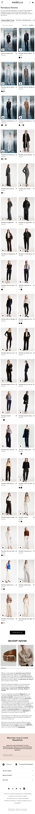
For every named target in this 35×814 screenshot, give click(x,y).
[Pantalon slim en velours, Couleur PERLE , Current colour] (4, 91)
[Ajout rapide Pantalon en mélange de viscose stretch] (2, 250)
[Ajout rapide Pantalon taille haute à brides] (2, 480)
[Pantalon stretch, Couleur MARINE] (21, 521)
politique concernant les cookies (17, 796)
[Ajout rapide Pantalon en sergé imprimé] (20, 219)
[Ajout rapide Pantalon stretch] (2, 412)
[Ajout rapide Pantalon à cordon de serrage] (20, 250)
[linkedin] (24, 789)
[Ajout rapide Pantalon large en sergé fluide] (2, 514)
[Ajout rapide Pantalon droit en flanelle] (20, 83)
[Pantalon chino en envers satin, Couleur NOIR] (2, 555)
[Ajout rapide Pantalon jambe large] (20, 581)
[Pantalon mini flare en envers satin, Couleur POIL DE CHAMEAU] (6, 125)
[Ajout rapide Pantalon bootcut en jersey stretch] (20, 381)
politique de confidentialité (23, 793)
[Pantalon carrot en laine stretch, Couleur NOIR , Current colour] (21, 487)
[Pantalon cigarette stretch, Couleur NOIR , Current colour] (21, 323)
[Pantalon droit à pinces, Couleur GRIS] (2, 623)
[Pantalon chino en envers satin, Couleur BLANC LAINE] (4, 289)
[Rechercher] (30, 2)
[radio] (7, 20)
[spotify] (16, 789)
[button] (31, 25)
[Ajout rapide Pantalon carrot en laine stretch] (20, 480)
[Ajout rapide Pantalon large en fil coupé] (2, 381)
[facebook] (13, 789)
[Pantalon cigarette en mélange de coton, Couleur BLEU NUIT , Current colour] (21, 289)
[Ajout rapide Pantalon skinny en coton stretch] (2, 349)
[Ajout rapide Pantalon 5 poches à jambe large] (20, 547)
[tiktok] (20, 789)
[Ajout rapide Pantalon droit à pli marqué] (2, 446)
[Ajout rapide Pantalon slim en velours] (20, 50)
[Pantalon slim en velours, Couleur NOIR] (2, 91)
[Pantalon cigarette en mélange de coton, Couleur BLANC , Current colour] (2, 589)
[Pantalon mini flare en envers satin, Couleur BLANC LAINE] (4, 125)
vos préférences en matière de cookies (17, 798)
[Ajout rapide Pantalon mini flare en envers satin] (2, 117)
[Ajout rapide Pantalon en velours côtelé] (20, 349)
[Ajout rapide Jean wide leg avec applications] (20, 615)
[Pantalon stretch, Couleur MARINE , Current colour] (4, 420)
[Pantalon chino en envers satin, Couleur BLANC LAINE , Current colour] (4, 555)
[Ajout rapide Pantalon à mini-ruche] (20, 446)
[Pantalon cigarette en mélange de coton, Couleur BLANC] (19, 289)
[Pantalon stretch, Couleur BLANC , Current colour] (19, 521)
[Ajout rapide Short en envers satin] (2, 50)
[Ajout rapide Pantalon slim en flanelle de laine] (2, 315)
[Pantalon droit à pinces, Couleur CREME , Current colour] (4, 623)
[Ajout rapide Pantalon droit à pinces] (2, 185)
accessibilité (17, 803)
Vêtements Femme (7, 25)
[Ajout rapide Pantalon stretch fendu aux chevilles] (20, 412)
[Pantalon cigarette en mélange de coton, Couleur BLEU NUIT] (4, 589)
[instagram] (9, 789)
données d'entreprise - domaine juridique (15, 800)
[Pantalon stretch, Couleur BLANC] (2, 420)
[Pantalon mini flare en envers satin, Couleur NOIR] (19, 125)
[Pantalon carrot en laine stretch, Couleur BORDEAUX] (19, 487)
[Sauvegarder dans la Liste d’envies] (16, 54)
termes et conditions (10, 793)
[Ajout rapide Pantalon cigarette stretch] (20, 315)
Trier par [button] (24, 25)
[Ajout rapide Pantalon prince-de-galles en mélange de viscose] (20, 151)
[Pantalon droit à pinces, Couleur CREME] (4, 192)
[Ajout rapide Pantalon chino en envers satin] (2, 282)
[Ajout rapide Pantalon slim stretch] (20, 185)
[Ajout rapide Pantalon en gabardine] (2, 219)
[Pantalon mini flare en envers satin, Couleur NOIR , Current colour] (2, 125)
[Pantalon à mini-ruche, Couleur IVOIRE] (19, 453)
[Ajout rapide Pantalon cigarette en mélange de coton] (20, 282)
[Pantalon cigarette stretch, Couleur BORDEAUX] (19, 323)
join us (29, 800)
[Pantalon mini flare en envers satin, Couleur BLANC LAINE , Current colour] (4, 159)
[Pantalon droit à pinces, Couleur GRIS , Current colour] (2, 192)
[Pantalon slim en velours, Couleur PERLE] (21, 57)
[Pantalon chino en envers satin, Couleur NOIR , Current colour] (2, 289)
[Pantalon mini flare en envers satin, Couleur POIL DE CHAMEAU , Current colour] (23, 125)
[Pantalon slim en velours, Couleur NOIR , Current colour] (19, 57)
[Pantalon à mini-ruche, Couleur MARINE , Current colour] (21, 453)
